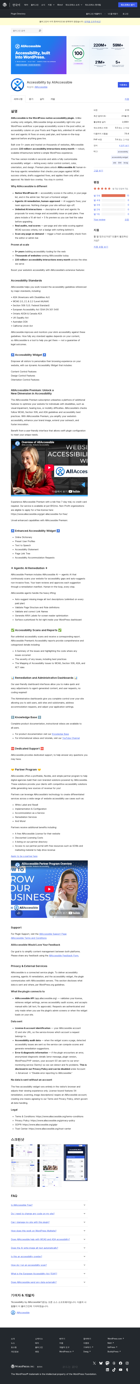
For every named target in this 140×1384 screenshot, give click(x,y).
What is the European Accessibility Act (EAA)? (34, 1273)
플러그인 (39, 1347)
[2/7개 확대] (31, 1162)
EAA (119, 163)
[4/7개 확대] (57, 1148)
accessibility (123, 152)
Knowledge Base (60, 734)
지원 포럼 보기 (101, 246)
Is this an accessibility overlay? (26, 1256)
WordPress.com (116, 1338)
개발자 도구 (64, 1347)
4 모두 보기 (124, 145)
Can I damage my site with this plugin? (30, 1222)
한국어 (39, 1367)
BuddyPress (114, 1351)
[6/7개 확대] (57, 1178)
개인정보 (15, 1351)
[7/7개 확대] (84, 1148)
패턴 (37, 1351)
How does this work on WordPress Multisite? (33, 1231)
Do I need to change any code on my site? (33, 1213)
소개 (13, 1338)
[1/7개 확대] (31, 1148)
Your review (99, 219)
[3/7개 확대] (31, 1177)
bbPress (112, 1347)
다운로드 (123, 85)
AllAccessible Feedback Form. (64, 955)
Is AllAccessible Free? (22, 1205)
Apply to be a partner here (24, 856)
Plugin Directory (18, 14)
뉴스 (13, 1343)
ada (114, 163)
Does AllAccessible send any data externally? (34, 1282)
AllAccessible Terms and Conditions (29, 938)
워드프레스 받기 (128, 5)
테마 (37, 1343)
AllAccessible (41, 87)
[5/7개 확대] (57, 1163)
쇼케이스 (39, 1338)
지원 (127, 99)
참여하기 (87, 1338)
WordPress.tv (66, 1351)
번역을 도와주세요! (92, 21)
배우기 (62, 1338)
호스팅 (14, 1347)
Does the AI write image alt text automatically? (34, 1248)
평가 (31, 99)
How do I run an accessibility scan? (29, 1265)
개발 (53, 99)
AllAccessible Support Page (53, 934)
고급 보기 (98, 170)
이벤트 (86, 1343)
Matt (111, 1343)
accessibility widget (120, 157)
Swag (87, 1351)
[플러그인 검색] (40, 30)
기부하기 (88, 1347)
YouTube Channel (71, 738)
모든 (127, 219)
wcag (126, 163)
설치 (42, 99)
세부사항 (18, 99)
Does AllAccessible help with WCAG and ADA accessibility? (40, 1239)
